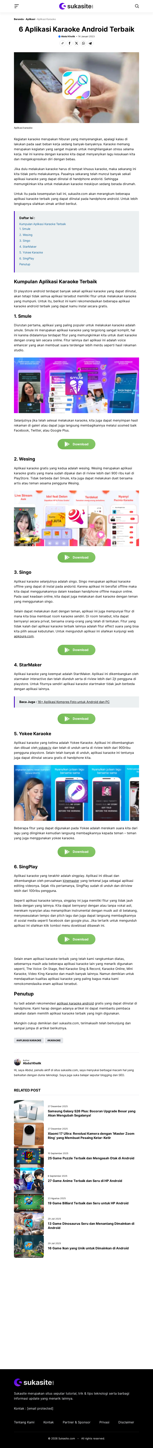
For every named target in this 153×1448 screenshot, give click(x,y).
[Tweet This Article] (76, 43)
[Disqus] (76, 1313)
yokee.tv (44, 748)
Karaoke (55, 1040)
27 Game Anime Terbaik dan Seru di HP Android (85, 1181)
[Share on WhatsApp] (83, 43)
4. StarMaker (27, 246)
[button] (137, 6)
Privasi (104, 1422)
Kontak (48, 1422)
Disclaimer (126, 1422)
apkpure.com (24, 636)
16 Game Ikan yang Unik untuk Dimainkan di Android (88, 1248)
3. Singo (24, 240)
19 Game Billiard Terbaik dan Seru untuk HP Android (88, 1203)
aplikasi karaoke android (75, 1003)
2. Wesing (25, 234)
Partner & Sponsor (76, 1422)
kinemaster (71, 881)
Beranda (19, 19)
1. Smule (24, 228)
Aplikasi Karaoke (29, 1040)
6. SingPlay (26, 258)
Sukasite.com (66, 1438)
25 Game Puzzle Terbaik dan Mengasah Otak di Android (91, 1158)
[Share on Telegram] (90, 43)
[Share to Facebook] (70, 43)
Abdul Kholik (68, 36)
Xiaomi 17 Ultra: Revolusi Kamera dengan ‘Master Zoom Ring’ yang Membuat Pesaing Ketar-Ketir (91, 1136)
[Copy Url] (63, 43)
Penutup (24, 264)
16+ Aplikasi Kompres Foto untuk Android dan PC (74, 702)
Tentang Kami (24, 1422)
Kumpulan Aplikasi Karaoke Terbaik (42, 224)
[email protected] (40, 1408)
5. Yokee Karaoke (31, 252)
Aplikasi (30, 19)
